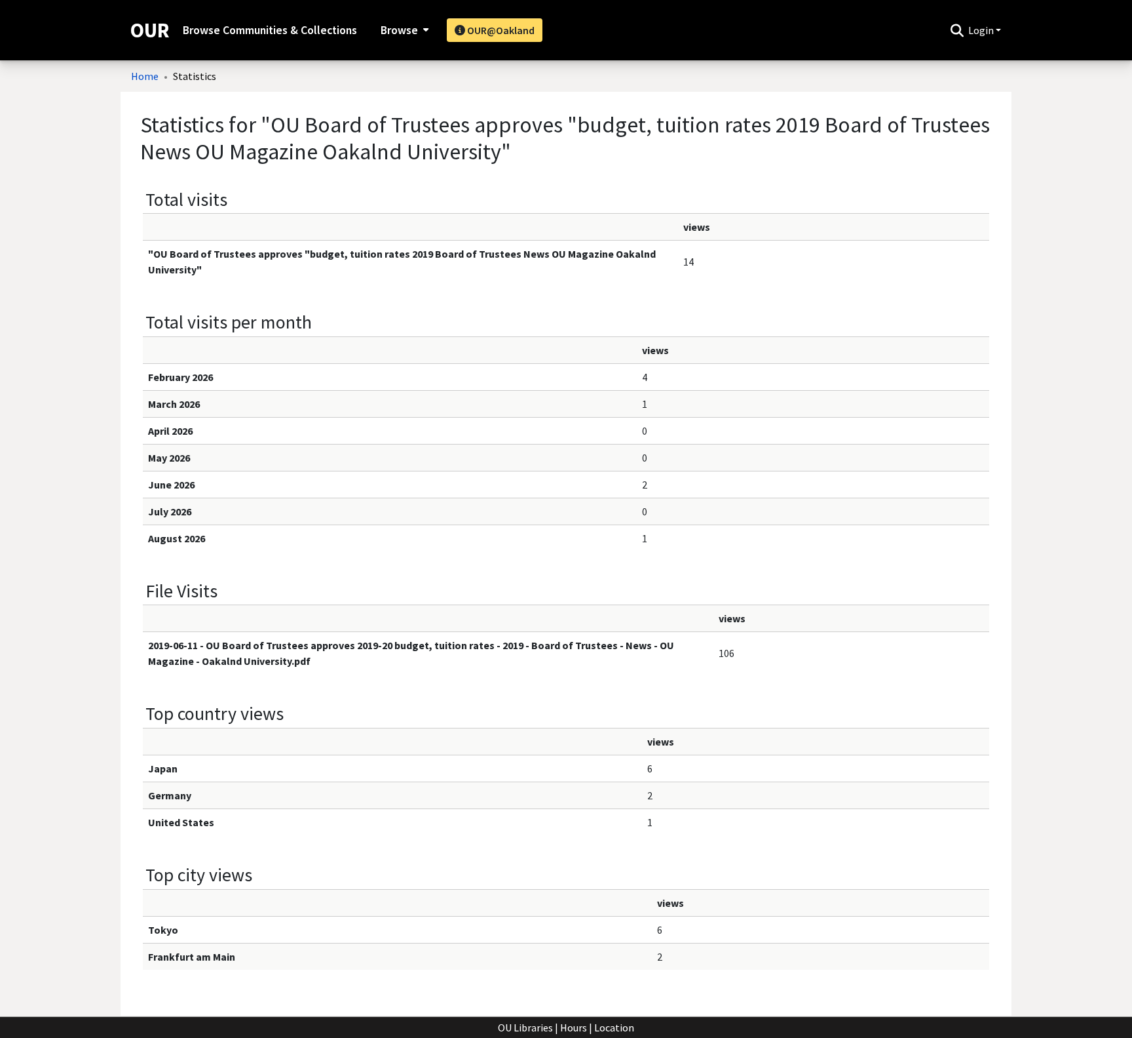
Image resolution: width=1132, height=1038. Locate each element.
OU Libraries (525, 1027)
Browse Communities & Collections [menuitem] (270, 30)
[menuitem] (403, 30)
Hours (573, 1027)
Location (614, 1027)
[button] (957, 30)
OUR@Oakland (500, 30)
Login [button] (982, 30)
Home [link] (145, 76)
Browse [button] (399, 30)
